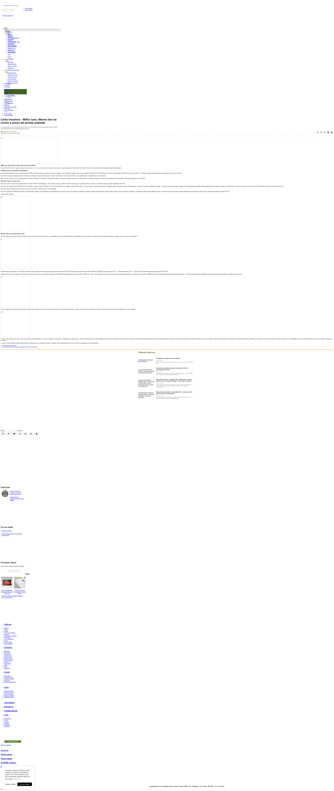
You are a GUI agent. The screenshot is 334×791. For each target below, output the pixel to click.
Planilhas (6, 723)
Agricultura (8, 83)
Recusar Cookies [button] (10, 784)
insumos (27, 346)
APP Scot (7, 87)
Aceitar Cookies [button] (24, 784)
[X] (8, 433)
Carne (6, 61)
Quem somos (6, 754)
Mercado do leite (8, 691)
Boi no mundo (12, 48)
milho (4, 346)
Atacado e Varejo (9, 679)
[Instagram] (19, 433)
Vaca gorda (11, 39)
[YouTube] (14, 433)
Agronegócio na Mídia (10, 636)
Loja (6, 94)
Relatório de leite (8, 697)
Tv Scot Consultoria (9, 632)
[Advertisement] (167, 415)
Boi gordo (10, 35)
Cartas (6, 111)
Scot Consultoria (33, 346)
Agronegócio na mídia (10, 107)
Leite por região (8, 694)
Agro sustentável (8, 110)
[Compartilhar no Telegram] (328, 132)
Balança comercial (9, 695)
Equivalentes (11, 52)
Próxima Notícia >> (13, 345)
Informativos (7, 718)
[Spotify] (36, 433)
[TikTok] (31, 433)
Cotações (7, 33)
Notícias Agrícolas (7, 531)
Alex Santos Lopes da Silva (9, 131)
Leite (9, 54)
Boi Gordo (7, 675)
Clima (5, 100)
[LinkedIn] (25, 433)
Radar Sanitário (8, 115)
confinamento (22, 346)
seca (18, 346)
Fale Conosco (29, 10)
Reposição (10, 59)
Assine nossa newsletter (7, 10)
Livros (6, 720)
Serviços (4, 750)
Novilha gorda (12, 41)
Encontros (7, 85)
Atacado (10, 50)
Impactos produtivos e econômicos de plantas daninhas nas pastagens (15, 492)
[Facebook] (3, 433)
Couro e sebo (11, 43)
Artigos (6, 102)
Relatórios (7, 725)
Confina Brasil (10, 711)
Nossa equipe (6, 758)
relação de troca (9, 346)
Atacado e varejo (8, 692)
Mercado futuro (12, 46)
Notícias (7, 31)
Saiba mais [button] (16, 779)
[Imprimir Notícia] (331, 132)
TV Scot (6, 104)
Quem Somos (29, 8)
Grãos (9, 56)
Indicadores (11, 37)
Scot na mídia (8, 113)
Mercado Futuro (8, 677)
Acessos (6, 721)
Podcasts (6, 105)
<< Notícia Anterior (5, 345)
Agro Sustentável (9, 639)
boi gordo (15, 346)
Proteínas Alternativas (10, 682)
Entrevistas (7, 108)
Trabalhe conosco (8, 762)
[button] (19, 430)
